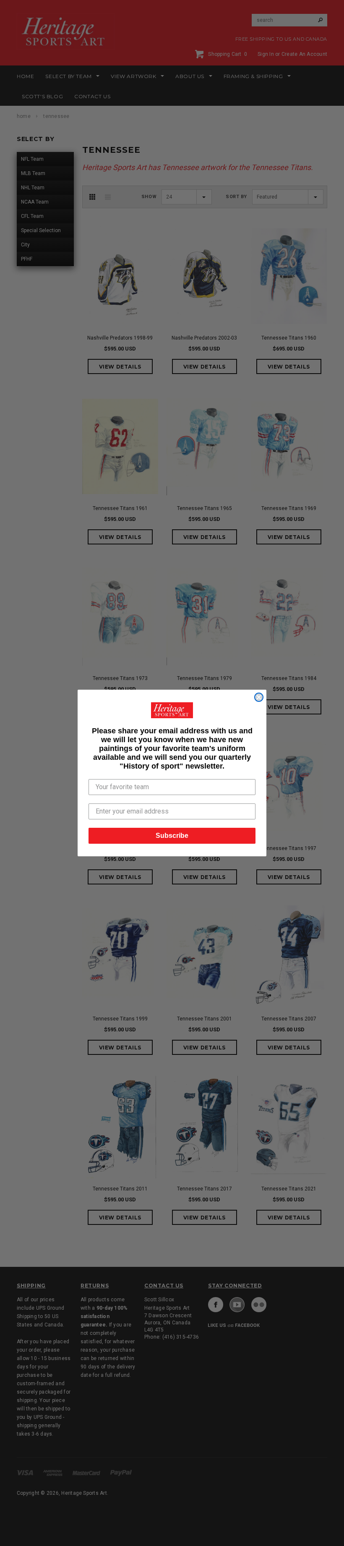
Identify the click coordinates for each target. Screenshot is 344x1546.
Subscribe (172, 835)
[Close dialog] (259, 697)
